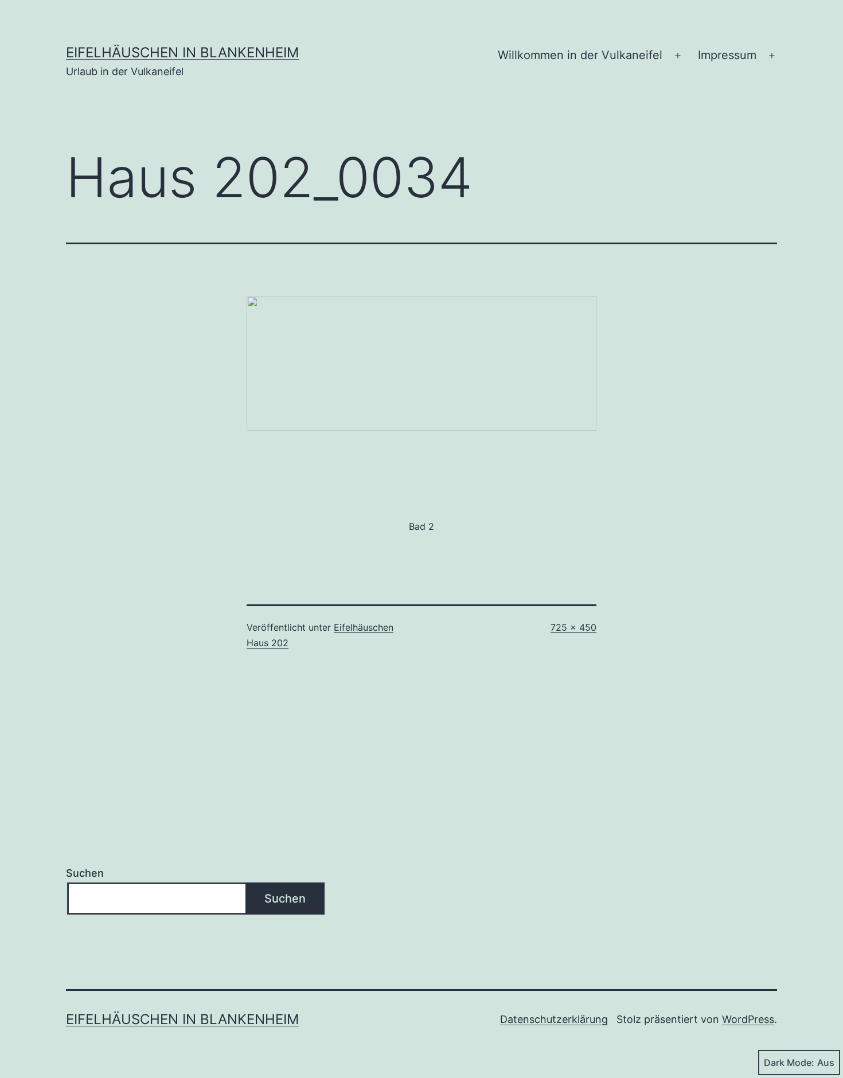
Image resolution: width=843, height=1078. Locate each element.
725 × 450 (573, 627)
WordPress (748, 1019)
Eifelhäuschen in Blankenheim (182, 52)
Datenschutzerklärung (554, 1019)
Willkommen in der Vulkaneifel (580, 55)
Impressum (727, 55)
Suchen (85, 873)
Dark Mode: (789, 1062)
